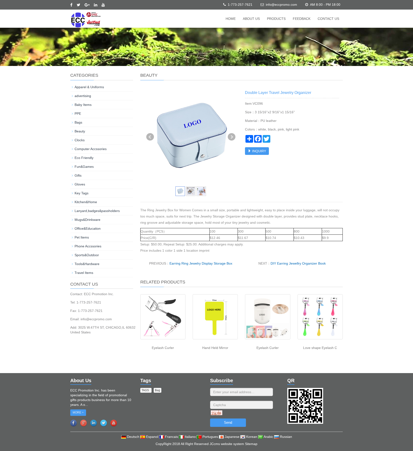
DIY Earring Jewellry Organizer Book (298, 263)
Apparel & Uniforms (89, 87)
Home (231, 19)
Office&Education (88, 228)
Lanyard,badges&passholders (97, 211)
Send (228, 422)
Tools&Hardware (87, 264)
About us (251, 19)
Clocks (80, 140)
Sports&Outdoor (87, 255)
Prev (150, 137)
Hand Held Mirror (215, 348)
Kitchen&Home (86, 202)
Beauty (80, 131)
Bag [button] (157, 390)
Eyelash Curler (163, 348)
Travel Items (84, 273)
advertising (83, 96)
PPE (78, 113)
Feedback (301, 19)
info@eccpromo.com (281, 4)
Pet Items (82, 237)
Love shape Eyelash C (320, 348)
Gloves (80, 184)
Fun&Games (84, 166)
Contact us (328, 19)
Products (276, 19)
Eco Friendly (84, 158)
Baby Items (83, 105)
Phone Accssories (88, 246)
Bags (78, 122)
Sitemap (251, 444)
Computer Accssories (91, 149)
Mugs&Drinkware (87, 220)
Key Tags (81, 193)
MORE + (78, 412)
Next (231, 137)
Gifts (78, 175)
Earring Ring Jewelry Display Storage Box (200, 263)
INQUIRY (258, 151)
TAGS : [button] (145, 390)
